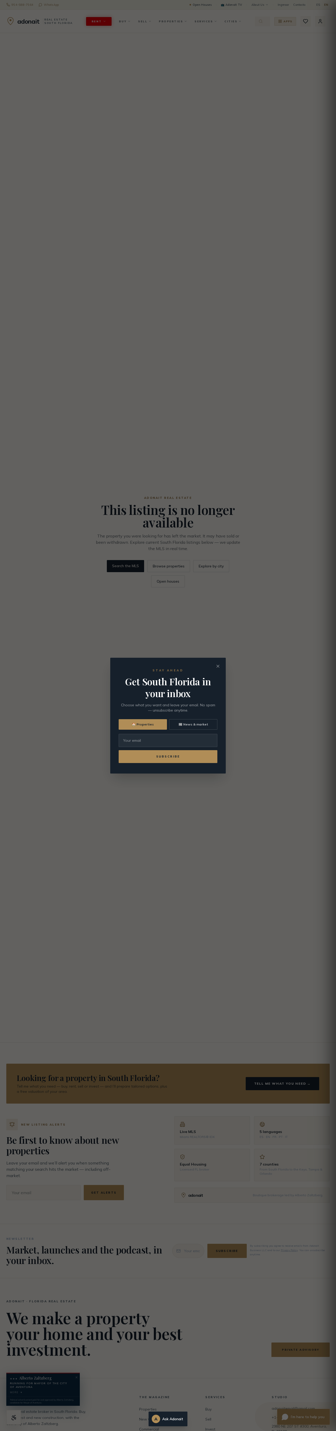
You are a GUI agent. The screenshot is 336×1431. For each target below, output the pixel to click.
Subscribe (168, 756)
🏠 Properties (143, 724)
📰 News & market (193, 724)
